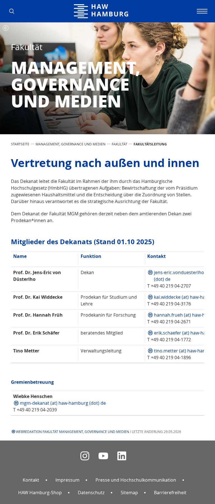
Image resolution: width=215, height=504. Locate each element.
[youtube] (103, 456)
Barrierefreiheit (170, 492)
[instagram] (85, 456)
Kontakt (31, 480)
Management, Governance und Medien (71, 144)
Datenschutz (91, 492)
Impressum (67, 480)
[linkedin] (122, 456)
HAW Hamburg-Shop (40, 492)
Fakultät (119, 144)
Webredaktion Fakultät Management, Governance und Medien (72, 431)
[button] (14, 11)
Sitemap (129, 492)
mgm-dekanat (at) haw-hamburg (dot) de (63, 403)
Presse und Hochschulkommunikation (135, 480)
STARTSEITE (20, 144)
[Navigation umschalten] (201, 11)
